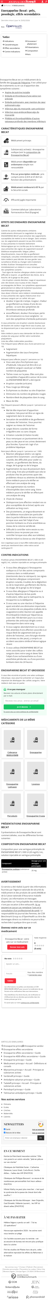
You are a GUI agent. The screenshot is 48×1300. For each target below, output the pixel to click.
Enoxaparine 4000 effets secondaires (21, 1056)
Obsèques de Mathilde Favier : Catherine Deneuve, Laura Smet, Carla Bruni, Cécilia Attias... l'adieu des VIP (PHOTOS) (22, 1170)
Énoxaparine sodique (11, 869)
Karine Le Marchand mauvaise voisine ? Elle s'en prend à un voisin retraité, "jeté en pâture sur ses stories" (23, 1159)
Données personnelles (11, 1269)
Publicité (30, 1267)
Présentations (33, 47)
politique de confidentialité (30, 1003)
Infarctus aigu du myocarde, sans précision (25, 108)
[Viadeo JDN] (35, 1292)
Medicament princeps (14, 1063)
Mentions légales (9, 1271)
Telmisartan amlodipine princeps (19, 1093)
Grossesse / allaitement (32, 42)
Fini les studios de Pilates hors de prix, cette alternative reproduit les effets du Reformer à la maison (23, 1253)
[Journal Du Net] (35, 1282)
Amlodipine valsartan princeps (18, 1079)
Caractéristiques (11, 44)
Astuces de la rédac (13, 1133)
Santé (7, 1129)
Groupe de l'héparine (20, 82)
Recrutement (38, 1267)
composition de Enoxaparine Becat (25, 154)
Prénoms (7, 1104)
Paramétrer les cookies (28, 1269)
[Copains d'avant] (12, 1292)
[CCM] (12, 1282)
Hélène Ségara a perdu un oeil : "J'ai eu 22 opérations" (20, 1224)
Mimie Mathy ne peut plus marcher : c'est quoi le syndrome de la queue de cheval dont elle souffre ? (24, 1192)
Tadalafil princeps (12, 1083)
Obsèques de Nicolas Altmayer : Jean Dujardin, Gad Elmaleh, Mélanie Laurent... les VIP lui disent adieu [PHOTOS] (24, 1203)
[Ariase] (12, 1297)
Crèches (7, 1110)
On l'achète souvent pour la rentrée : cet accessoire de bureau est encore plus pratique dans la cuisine (23, 1242)
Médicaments (18, 5)
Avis (29, 54)
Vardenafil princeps (13, 1076)
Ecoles (6, 1107)
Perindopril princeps (13, 1089)
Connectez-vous (35, 975)
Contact (22, 1267)
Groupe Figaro (21, 1271)
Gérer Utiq (41, 1269)
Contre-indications (12, 51)
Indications (9, 41)
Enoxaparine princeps (14, 1059)
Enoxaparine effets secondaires (18, 1053)
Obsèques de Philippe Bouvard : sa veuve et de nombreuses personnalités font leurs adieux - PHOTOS (24, 1181)
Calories (7, 1116)
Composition (32, 50)
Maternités (8, 1113)
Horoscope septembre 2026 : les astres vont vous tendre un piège (23, 1232)
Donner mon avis (17, 947)
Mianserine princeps (13, 1069)
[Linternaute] (12, 1287)
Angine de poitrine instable (17, 92)
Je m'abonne (22, 707)
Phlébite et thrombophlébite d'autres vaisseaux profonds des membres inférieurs (25, 120)
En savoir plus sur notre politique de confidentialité (21, 712)
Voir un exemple (38, 1129)
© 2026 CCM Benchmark (36, 1271)
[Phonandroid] (35, 1297)
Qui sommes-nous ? (12, 1267)
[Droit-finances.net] (35, 1287)
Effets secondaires (12, 48)
